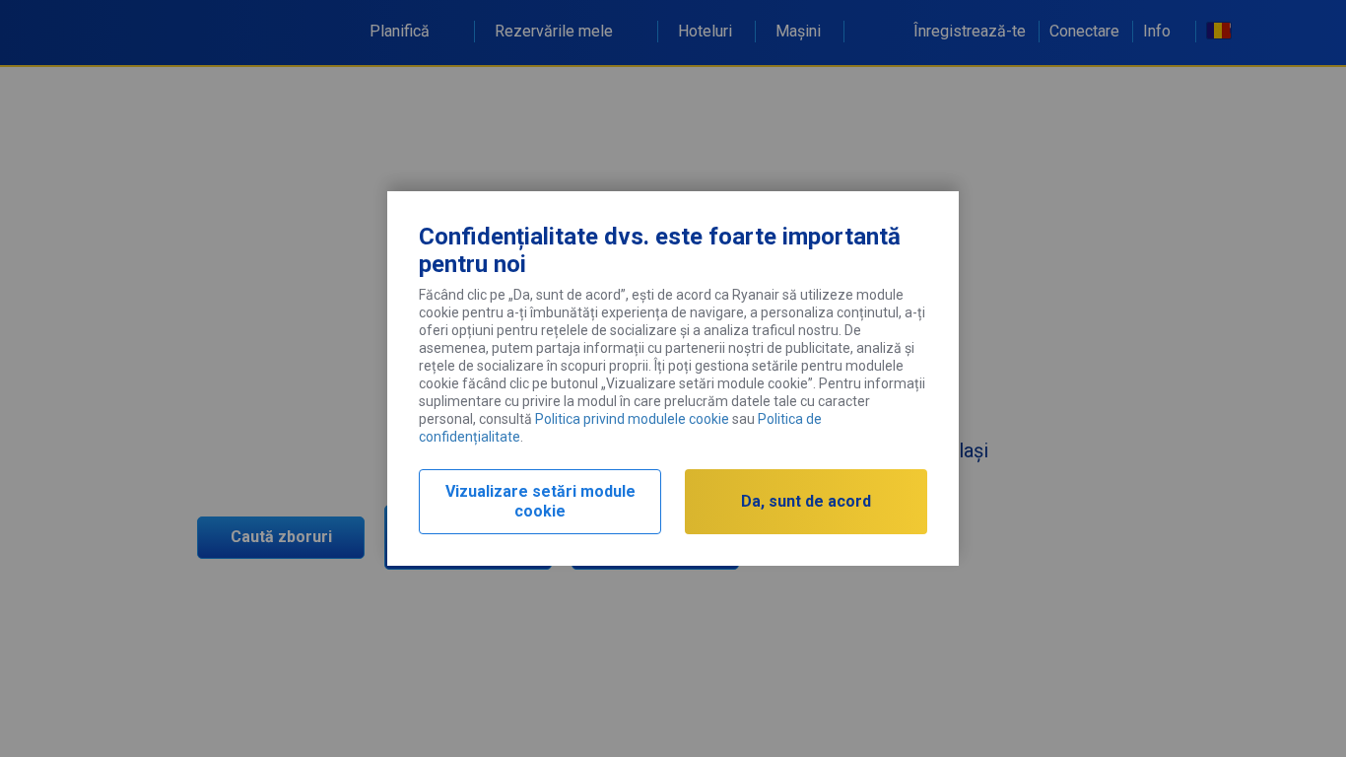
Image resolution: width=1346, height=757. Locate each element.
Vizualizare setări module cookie (540, 501)
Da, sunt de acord (806, 501)
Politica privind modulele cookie (632, 419)
